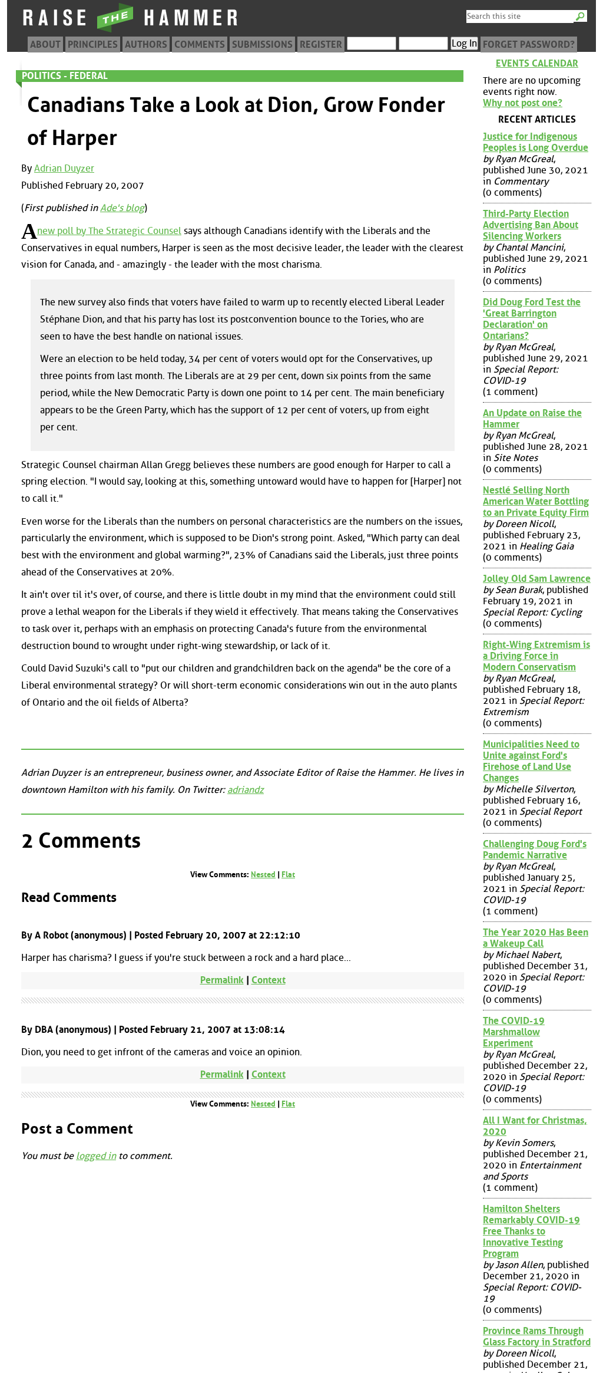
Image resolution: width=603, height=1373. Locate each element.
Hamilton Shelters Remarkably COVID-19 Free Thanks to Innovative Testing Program (531, 1231)
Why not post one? (522, 102)
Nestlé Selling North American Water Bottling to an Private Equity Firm (536, 501)
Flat (288, 874)
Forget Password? (529, 44)
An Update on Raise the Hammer (532, 418)
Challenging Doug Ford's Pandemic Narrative (535, 849)
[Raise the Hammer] (131, 32)
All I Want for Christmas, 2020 (535, 1126)
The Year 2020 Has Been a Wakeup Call (535, 938)
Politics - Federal (65, 75)
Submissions (262, 44)
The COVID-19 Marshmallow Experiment (514, 1032)
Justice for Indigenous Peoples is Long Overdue (535, 142)
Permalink (222, 980)
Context (268, 980)
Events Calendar (537, 63)
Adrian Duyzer (64, 168)
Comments (199, 44)
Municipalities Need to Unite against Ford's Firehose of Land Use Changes (531, 761)
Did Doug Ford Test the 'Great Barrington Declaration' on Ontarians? (532, 319)
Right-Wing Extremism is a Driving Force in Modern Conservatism (536, 656)
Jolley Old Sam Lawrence (537, 578)
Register (321, 44)
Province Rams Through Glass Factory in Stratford (537, 1336)
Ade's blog (122, 207)
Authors (146, 44)
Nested (263, 874)
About (45, 44)
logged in (96, 1155)
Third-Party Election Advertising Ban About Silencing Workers (530, 225)
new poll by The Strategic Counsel (109, 230)
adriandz (245, 789)
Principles (93, 44)
